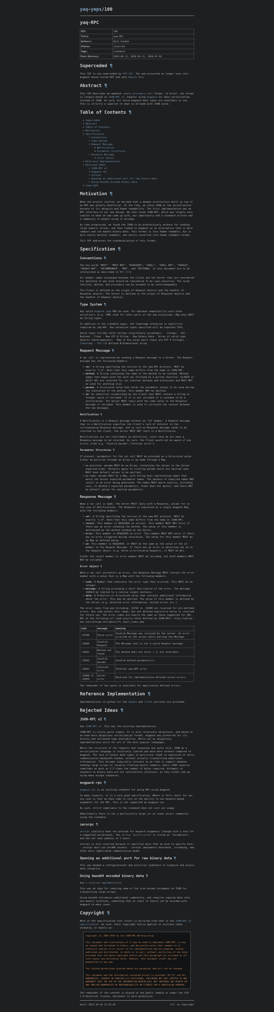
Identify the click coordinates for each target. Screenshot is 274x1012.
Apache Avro (136, 77)
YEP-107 (128, 73)
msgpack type (102, 311)
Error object (105, 158)
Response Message (102, 154)
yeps (96, 9)
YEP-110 (102, 343)
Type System (99, 140)
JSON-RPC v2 (116, 97)
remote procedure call (138, 93)
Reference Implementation (103, 161)
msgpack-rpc (99, 171)
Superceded (93, 120)
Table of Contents (98, 127)
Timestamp (86, 343)
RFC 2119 (125, 272)
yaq (84, 9)
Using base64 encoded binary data (114, 182)
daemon (132, 701)
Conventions (99, 137)
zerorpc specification (136, 835)
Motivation (93, 130)
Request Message (102, 144)
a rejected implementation (103, 882)
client (148, 701)
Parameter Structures (111, 151)
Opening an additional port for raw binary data (124, 178)
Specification (95, 134)
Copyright (92, 185)
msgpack (152, 97)
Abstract (91, 123)
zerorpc (96, 175)
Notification (105, 147)
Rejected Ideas (96, 164)
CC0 (172, 1004)
